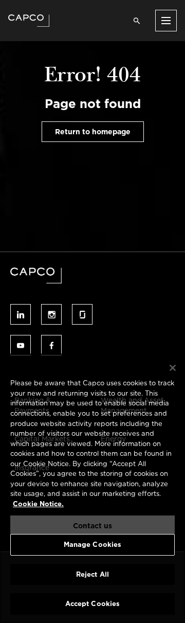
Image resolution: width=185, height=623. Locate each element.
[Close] (172, 368)
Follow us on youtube (20, 345)
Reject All (92, 574)
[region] (92, 488)
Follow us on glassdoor (82, 314)
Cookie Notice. (38, 504)
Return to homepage (93, 132)
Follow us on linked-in (20, 314)
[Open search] (136, 20)
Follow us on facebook (51, 345)
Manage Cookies (93, 544)
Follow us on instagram (51, 314)
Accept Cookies (92, 604)
